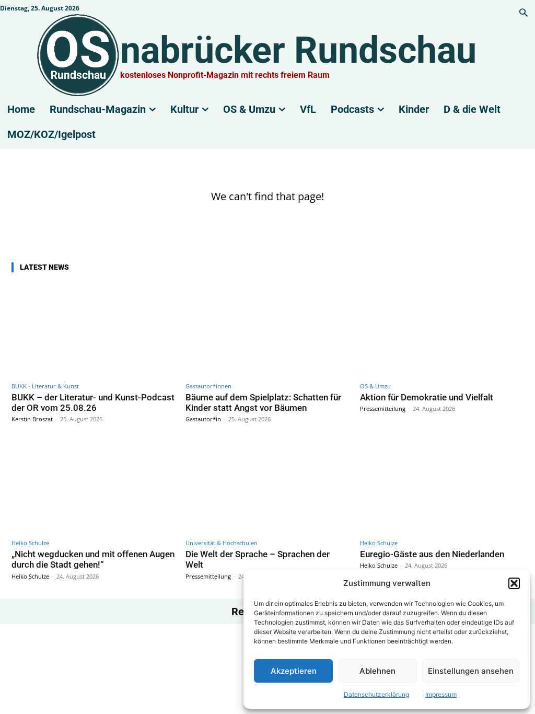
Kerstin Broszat (32, 419)
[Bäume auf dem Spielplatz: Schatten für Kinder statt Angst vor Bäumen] (267, 329)
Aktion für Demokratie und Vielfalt (426, 397)
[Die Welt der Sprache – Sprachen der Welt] (267, 486)
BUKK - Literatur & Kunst (45, 386)
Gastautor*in (203, 419)
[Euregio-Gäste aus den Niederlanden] (442, 486)
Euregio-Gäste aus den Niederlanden (432, 554)
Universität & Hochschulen (221, 543)
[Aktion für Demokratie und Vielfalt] (442, 329)
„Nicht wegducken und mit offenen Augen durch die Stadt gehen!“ (93, 559)
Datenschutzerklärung (376, 694)
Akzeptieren (294, 671)
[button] (514, 583)
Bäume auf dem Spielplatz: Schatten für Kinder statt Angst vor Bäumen (263, 402)
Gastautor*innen (208, 386)
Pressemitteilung (382, 408)
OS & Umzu (375, 386)
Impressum (441, 694)
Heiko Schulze (30, 543)
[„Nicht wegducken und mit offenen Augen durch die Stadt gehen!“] (93, 486)
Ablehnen (377, 671)
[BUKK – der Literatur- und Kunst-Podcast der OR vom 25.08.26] (93, 329)
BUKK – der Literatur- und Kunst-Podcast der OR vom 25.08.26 (93, 402)
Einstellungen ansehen (471, 671)
